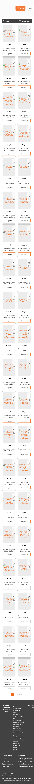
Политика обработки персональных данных (16, 778)
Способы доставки (25, 761)
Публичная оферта (8, 776)
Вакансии (5, 767)
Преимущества (7, 764)
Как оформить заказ (25, 759)
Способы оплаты (24, 764)
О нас (4, 759)
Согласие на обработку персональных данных (17, 780)
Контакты (5, 761)
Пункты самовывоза (25, 767)
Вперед (20, 694)
